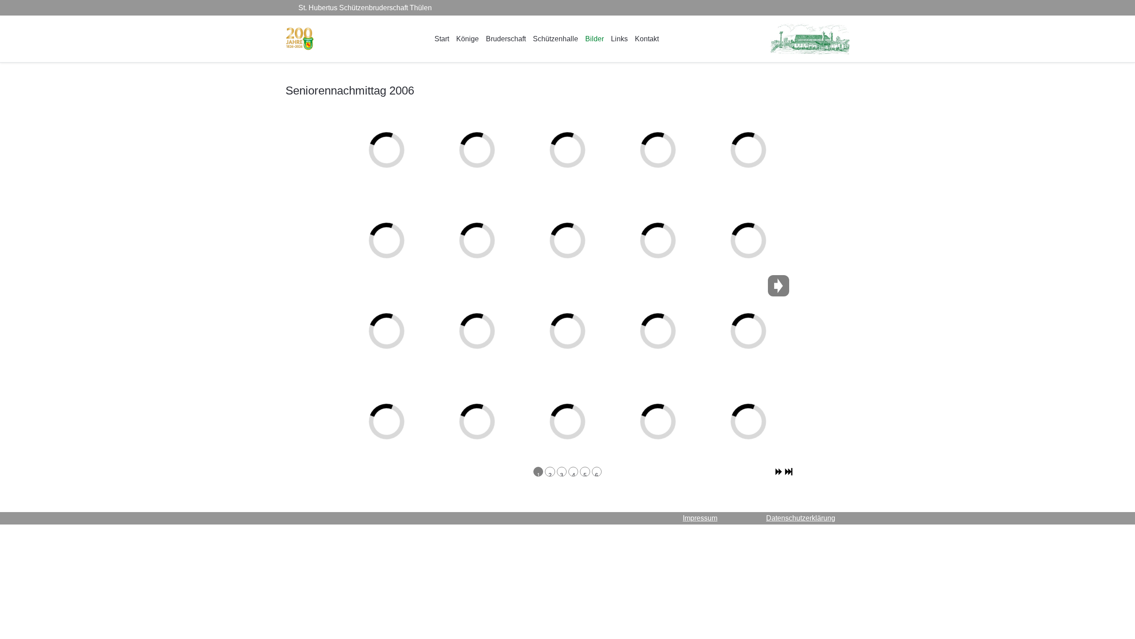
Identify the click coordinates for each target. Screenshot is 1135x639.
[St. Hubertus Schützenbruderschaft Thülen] (300, 38)
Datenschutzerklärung (800, 518)
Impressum (700, 518)
